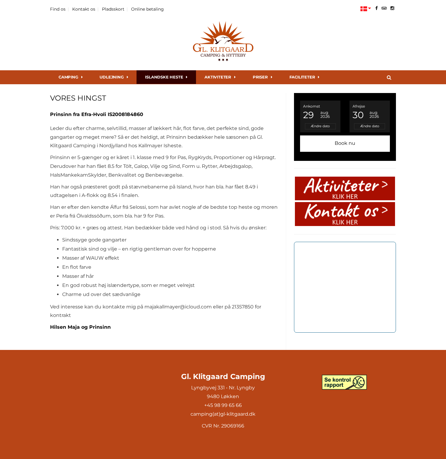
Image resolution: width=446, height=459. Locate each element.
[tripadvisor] (384, 8)
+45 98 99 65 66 (223, 405)
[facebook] (376, 8)
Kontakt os (83, 9)
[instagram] (392, 8)
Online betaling (147, 9)
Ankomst (311, 106)
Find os (58, 9)
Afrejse (359, 106)
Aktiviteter (217, 77)
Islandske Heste (164, 77)
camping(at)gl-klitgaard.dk (223, 414)
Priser (260, 77)
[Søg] (389, 77)
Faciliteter (302, 77)
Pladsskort (113, 9)
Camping (68, 77)
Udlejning (111, 77)
